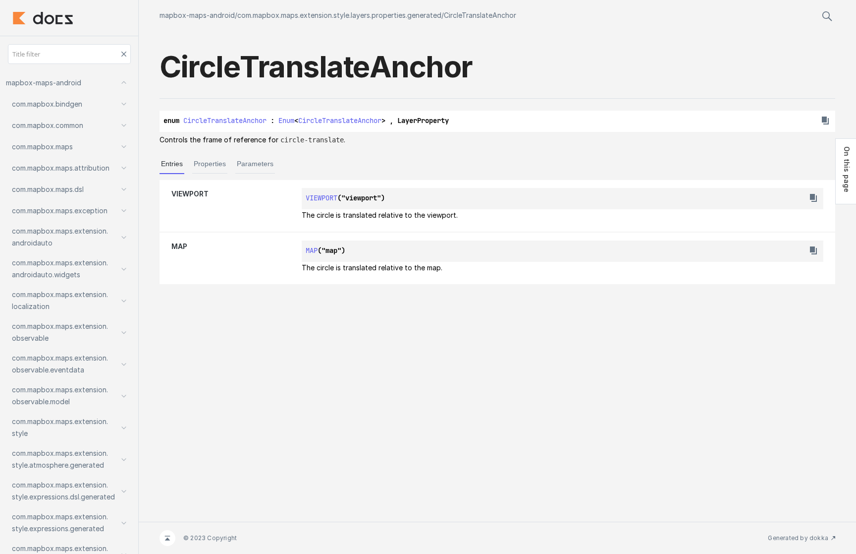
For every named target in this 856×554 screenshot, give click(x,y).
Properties (210, 164)
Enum (286, 120)
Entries (172, 164)
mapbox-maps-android (197, 15)
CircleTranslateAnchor (480, 15)
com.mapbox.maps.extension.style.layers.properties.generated (339, 15)
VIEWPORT (190, 193)
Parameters (255, 164)
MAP (179, 246)
